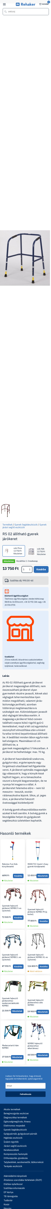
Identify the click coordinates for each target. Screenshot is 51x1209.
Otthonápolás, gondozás (16, 1158)
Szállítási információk (14, 1188)
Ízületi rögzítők (11, 1142)
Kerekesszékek (11, 1150)
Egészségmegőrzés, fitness (17, 1121)
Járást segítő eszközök (15, 1146)
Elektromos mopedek (14, 1125)
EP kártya (8, 1192)
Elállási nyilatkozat (13, 1184)
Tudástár (8, 1200)
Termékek (7, 524)
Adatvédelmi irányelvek (15, 1176)
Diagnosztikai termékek (15, 1117)
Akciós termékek (12, 1109)
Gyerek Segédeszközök (26, 524)
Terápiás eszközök (13, 1166)
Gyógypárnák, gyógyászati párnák (20, 1133)
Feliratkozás (25, 1094)
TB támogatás (11, 1196)
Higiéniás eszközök (13, 1137)
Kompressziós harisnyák (16, 1154)
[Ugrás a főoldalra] (25, 5)
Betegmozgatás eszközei (16, 1113)
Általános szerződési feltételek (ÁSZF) (23, 1180)
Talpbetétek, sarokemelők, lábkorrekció (24, 1162)
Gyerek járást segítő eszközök (24, 526)
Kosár (45, 4)
